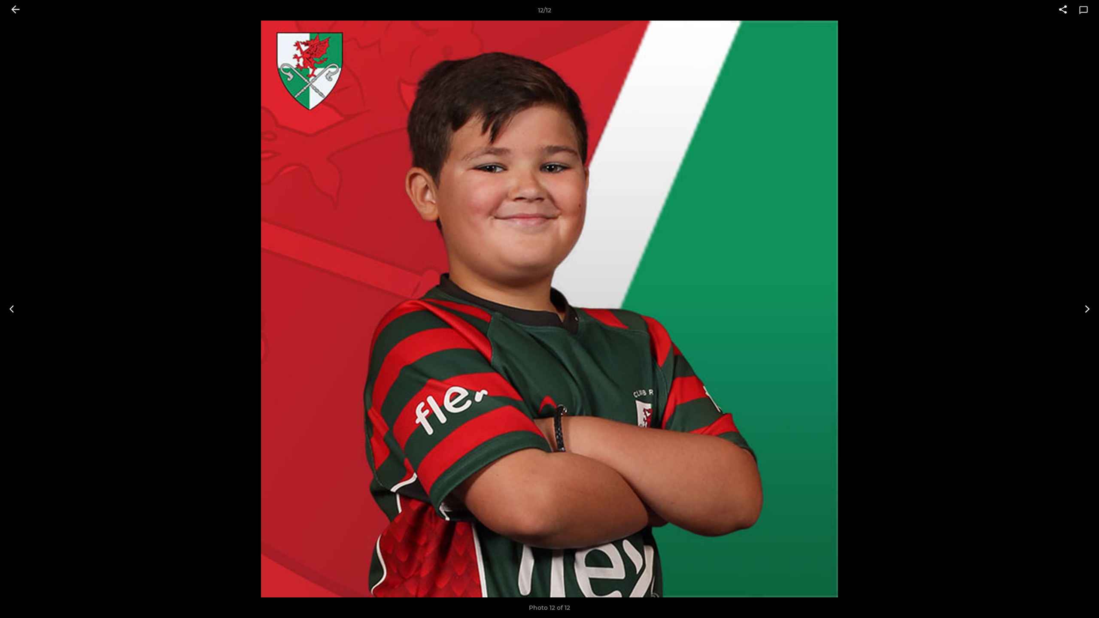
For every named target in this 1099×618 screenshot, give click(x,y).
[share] (1063, 10)
